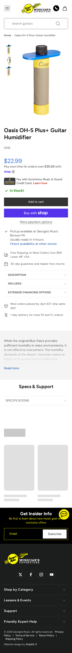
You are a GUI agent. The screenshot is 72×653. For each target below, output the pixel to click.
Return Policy (46, 635)
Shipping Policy (14, 639)
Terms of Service (24, 635)
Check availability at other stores (33, 244)
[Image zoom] (41, 80)
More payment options (36, 222)
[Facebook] (30, 574)
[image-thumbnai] (9, 49)
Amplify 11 (31, 644)
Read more (11, 368)
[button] (7, 8)
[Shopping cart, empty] (63, 8)
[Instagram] (41, 574)
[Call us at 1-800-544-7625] (56, 8)
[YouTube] (51, 574)
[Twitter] (20, 574)
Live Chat (64, 514)
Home (7, 35)
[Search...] (58, 23)
